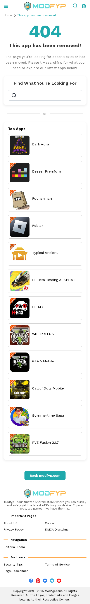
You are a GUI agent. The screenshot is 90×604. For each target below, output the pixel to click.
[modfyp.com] (45, 6)
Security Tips (13, 564)
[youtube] (59, 582)
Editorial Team (14, 547)
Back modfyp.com (45, 475)
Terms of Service (57, 564)
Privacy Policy (13, 529)
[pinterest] (38, 580)
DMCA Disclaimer (57, 529)
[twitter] (45, 582)
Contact (51, 523)
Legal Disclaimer (15, 571)
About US (10, 523)
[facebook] (31, 582)
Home (7, 15)
